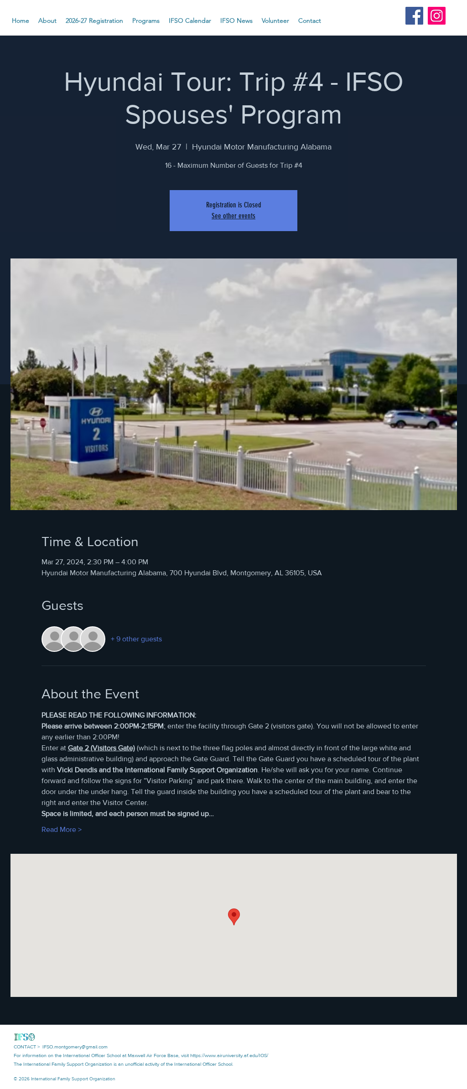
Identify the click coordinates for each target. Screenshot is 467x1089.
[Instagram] (437, 16)
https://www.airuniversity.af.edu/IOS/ (229, 1055)
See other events (233, 216)
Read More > (62, 829)
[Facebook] (414, 16)
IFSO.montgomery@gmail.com (75, 1046)
